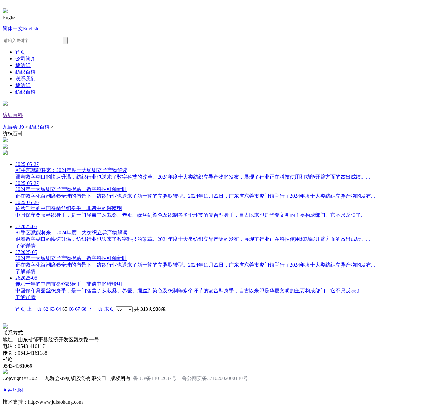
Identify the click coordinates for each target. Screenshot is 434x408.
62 (45, 309)
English (30, 28)
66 (71, 309)
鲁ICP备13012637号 (155, 378)
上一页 (34, 309)
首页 (20, 52)
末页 (109, 309)
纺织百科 (25, 72)
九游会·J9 (13, 127)
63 (52, 309)
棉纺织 (23, 65)
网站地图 (13, 390)
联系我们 (25, 78)
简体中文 (13, 28)
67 (77, 309)
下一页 (95, 309)
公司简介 (25, 58)
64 (58, 309)
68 (83, 309)
